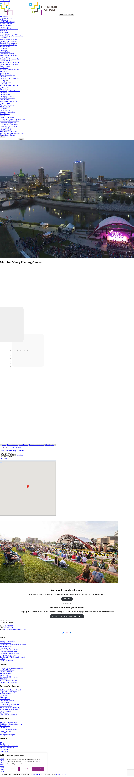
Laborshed (3, 727)
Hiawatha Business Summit (8, 126)
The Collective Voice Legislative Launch (12, 133)
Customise (12, 769)
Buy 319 (2, 744)
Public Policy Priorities (7, 96)
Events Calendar (5, 110)
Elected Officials (5, 94)
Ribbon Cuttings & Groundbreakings (11, 36)
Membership (4, 16)
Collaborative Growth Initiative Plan (11, 724)
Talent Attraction (5, 73)
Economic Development (7, 43)
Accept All (38, 769)
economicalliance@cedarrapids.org (15, 629)
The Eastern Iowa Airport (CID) (10, 62)
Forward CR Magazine (7, 747)
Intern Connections (6, 731)
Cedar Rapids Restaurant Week (9, 121)
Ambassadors (4, 20)
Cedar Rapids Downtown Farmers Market (13, 119)
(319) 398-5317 (9, 626)
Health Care (3, 447)
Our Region (3, 48)
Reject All (25, 769)
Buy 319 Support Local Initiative (10, 91)
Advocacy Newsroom (7, 105)
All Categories (49, 445)
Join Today (67, 599)
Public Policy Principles (7, 98)
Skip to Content (5, 1)
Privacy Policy (37, 774)
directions (20, 455)
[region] (25, 762)
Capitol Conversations (7, 117)
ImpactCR (3, 76)
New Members (23, 445)
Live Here (3, 80)
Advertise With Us (5, 18)
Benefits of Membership (7, 22)
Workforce (3, 71)
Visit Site (4, 458)
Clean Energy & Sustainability (9, 59)
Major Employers (5, 46)
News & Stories (5, 107)
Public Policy (4, 92)
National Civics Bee (6, 103)
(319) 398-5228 (8, 628)
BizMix (2, 115)
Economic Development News (9, 69)
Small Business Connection (8, 55)
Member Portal (4, 27)
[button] (28, 487)
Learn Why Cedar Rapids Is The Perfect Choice (67, 616)
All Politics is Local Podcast (8, 101)
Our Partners (4, 68)
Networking (3, 30)
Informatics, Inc (61, 774)
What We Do (4, 32)
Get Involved (4, 89)
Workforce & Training (7, 53)
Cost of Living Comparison (8, 729)
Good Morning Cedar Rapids (9, 124)
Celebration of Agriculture (8, 122)
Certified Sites (4, 57)
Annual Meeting (5, 114)
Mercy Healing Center (12, 450)
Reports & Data (5, 52)
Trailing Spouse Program (7, 75)
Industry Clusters (5, 66)
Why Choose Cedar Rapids (8, 45)
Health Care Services (16, 447)
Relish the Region (5, 130)
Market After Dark (5, 128)
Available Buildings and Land (9, 64)
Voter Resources (5, 99)
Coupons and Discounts (36, 445)
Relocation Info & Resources (9, 85)
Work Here (3, 84)
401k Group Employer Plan (8, 39)
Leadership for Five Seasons (9, 29)
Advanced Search (12, 445)
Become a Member (6, 23)
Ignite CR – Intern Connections (9, 78)
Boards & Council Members (8, 34)
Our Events (3, 38)
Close (2, 137)
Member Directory (5, 25)
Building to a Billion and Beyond (10, 690)
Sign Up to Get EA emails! (8, 41)
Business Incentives (6, 61)
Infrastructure (4, 50)
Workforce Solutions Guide (8, 722)
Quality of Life (4, 87)
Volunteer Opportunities (7, 112)
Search (4, 445)
